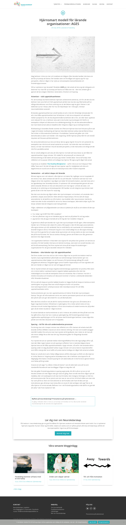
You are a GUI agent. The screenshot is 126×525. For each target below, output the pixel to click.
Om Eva (101, 4)
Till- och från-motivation (92, 477)
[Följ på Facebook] (91, 508)
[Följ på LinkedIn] (87, 508)
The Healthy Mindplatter (56, 164)
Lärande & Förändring (68, 28)
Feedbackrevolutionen (72, 4)
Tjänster (57, 4)
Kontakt (110, 4)
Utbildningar (54, 511)
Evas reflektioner (27, 481)
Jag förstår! (92, 522)
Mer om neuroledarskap (58, 513)
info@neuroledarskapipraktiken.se (28, 511)
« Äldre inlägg (17, 489)
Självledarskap (37, 481)
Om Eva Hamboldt (56, 507)
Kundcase (86, 4)
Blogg (94, 4)
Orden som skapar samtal (59, 477)
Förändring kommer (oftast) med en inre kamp (28, 478)
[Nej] (124, 522)
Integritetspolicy (104, 522)
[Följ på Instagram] (94, 508)
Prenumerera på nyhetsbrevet (95, 514)
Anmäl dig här (63, 433)
